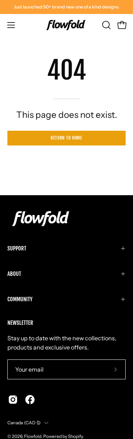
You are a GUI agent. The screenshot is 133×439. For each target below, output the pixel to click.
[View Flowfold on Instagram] (12, 399)
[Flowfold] (66, 25)
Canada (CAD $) (24, 422)
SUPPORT (16, 248)
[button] (105, 25)
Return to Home (66, 138)
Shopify (75, 436)
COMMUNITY (20, 299)
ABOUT (14, 273)
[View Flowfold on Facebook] (29, 399)
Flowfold (32, 436)
